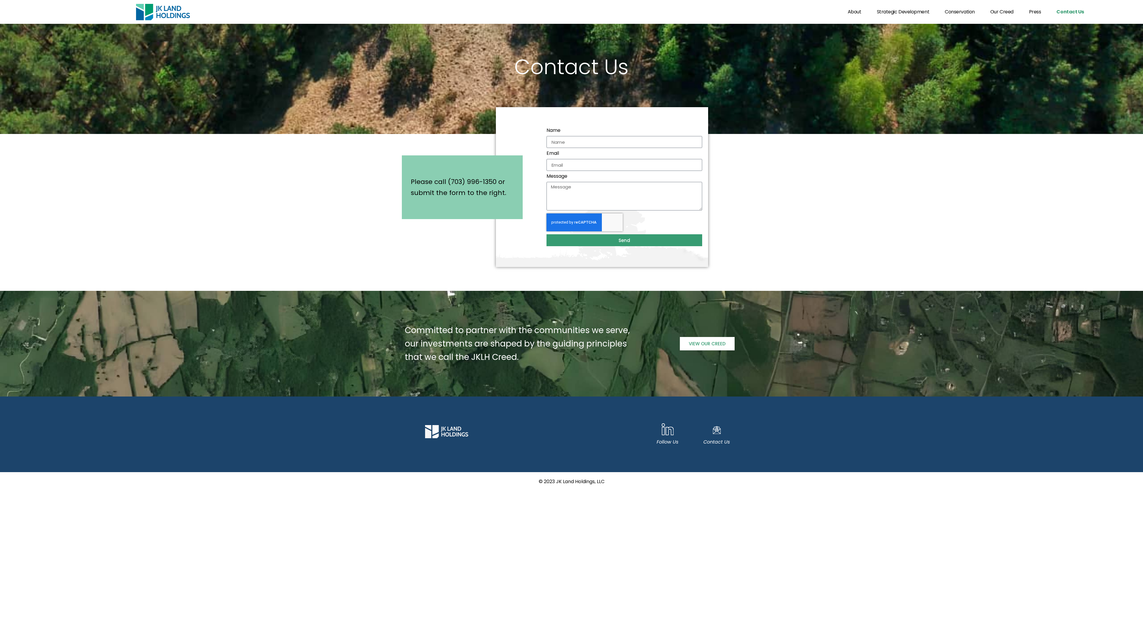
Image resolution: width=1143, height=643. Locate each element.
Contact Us (1070, 11)
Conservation (960, 11)
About (854, 11)
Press (1035, 11)
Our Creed (1002, 11)
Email (552, 154)
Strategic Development (903, 11)
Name (553, 131)
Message (556, 177)
